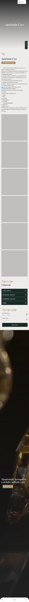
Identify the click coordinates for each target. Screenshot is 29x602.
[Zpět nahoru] (25, 594)
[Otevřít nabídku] (14, 600)
